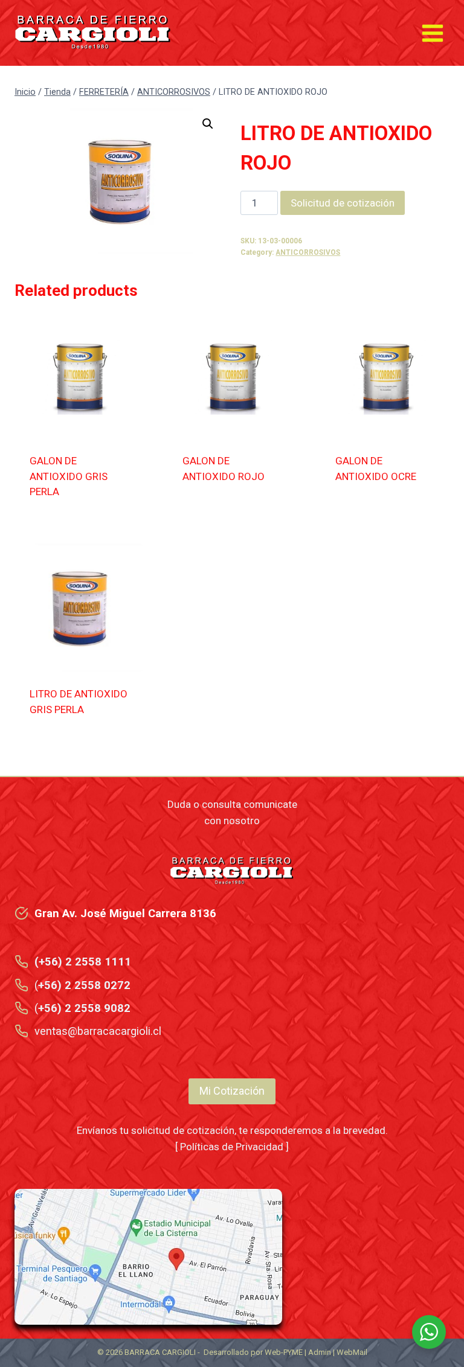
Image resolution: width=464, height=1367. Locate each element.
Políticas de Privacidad (231, 1147)
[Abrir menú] (432, 33)
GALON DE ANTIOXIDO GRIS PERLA (69, 476)
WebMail (352, 1352)
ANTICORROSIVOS (308, 252)
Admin (319, 1352)
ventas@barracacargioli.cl (97, 1031)
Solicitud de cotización (343, 203)
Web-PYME (284, 1352)
